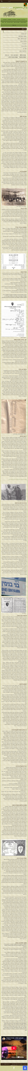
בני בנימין (7, 55)
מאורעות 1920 (23, 55)
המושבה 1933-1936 (22, 36)
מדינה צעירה (24, 46)
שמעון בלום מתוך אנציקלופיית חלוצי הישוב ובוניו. (18, 479)
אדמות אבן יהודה (14, 55)
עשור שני (25, 48)
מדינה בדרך (24, 43)
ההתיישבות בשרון (23, 51)
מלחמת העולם (23, 41)
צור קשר (14, 25)
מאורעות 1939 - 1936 (22, 38)
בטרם (25, 31)
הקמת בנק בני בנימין (13, 57)
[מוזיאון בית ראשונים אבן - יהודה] (8, 13)
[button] (25, 1068)
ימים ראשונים (24, 33)
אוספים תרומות (22, 57)
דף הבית (23, 19)
